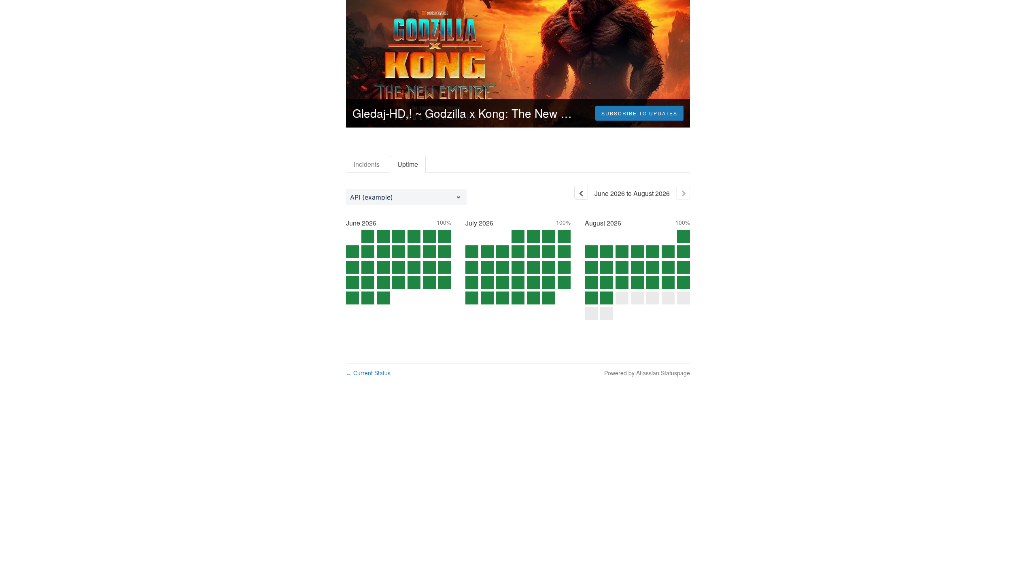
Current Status (368, 373)
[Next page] (683, 193)
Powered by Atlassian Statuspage (647, 373)
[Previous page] (581, 193)
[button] (639, 113)
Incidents (367, 164)
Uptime (407, 164)
